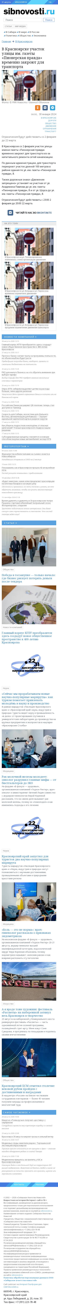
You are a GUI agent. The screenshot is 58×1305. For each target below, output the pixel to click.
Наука (6, 688)
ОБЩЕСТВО (50, 123)
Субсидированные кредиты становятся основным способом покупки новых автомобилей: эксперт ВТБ (26, 437)
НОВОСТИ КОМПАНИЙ (20, 336)
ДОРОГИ (52, 120)
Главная (6, 41)
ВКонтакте (44, 212)
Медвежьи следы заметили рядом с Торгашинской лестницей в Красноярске (26, 1144)
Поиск (48, 20)
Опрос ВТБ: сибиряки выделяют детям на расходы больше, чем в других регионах (26, 389)
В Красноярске (23, 41)
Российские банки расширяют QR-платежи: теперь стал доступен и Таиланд (28, 406)
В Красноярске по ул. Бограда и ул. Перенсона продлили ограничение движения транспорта (27, 326)
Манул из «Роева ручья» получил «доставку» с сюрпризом (24, 1121)
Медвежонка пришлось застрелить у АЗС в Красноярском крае (22, 1160)
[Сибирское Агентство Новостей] (29, 11)
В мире (23, 31)
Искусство (8, 1003)
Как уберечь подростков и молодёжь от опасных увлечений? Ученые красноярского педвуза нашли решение (26, 428)
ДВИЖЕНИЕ (51, 126)
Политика (11, 35)
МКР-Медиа (20, 26)
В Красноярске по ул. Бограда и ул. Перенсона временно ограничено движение (26, 292)
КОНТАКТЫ (19, 1184)
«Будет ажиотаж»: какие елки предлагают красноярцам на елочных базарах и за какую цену (28, 482)
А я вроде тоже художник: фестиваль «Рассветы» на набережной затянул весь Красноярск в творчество (27, 1012)
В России (34, 31)
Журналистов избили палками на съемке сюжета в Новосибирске (26, 455)
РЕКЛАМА (40, 1184)
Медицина (8, 771)
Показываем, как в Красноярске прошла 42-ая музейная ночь (28, 468)
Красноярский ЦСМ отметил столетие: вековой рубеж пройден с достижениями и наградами (28, 1089)
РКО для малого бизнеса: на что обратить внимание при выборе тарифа (28, 373)
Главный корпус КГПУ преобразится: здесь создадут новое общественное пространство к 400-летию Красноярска (26, 347)
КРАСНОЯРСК (21, 2)
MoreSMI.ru (13, 1287)
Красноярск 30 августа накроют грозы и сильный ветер (27, 1136)
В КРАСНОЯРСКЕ (48, 117)
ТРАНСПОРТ (50, 131)
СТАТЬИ (10, 522)
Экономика (40, 35)
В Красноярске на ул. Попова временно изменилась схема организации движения (25, 258)
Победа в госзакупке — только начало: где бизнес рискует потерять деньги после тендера (28, 578)
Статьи (8, 26)
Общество (25, 35)
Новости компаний (12, 627)
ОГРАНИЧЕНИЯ (49, 128)
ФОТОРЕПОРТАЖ (16, 446)
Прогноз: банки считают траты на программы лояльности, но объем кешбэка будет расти (29, 356)
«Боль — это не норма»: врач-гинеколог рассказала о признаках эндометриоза (26, 933)
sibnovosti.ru (46, 1211)
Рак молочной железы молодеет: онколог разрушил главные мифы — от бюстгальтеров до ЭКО (29, 780)
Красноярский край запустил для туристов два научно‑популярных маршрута (25, 859)
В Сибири (11, 31)
